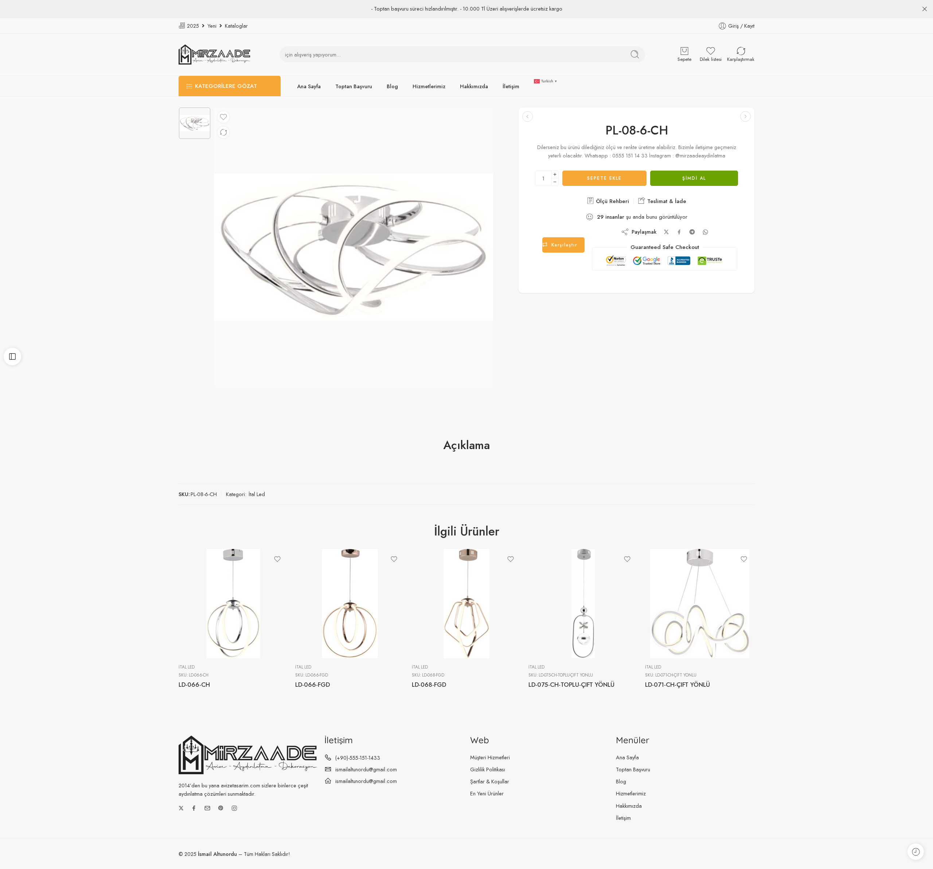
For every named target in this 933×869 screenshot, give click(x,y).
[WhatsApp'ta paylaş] (705, 232)
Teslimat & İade (665, 201)
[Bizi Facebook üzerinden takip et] (194, 808)
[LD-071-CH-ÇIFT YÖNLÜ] (699, 603)
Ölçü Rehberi (611, 201)
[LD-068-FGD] (466, 603)
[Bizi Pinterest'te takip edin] (221, 808)
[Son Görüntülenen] (915, 851)
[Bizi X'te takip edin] (181, 808)
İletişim (511, 86)
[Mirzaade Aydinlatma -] (214, 54)
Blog (392, 86)
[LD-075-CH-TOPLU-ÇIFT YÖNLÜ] (583, 603)
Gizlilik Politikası (487, 769)
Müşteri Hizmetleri (490, 757)
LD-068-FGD (429, 684)
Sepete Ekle (604, 178)
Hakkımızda (474, 86)
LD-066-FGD (312, 684)
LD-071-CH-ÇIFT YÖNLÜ (677, 684)
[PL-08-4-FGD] (745, 116)
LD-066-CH (194, 684)
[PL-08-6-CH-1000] (194, 123)
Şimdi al (694, 178)
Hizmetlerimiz (429, 86)
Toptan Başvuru (353, 86)
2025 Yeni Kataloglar (217, 26)
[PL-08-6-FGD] (527, 116)
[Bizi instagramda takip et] (234, 808)
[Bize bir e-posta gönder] (207, 808)
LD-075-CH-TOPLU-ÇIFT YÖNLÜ (571, 684)
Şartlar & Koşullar (489, 781)
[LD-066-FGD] (350, 603)
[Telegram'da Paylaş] (692, 232)
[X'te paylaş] (666, 232)
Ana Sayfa (309, 86)
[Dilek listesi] (223, 117)
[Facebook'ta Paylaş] (679, 232)
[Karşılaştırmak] (223, 132)
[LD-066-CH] (233, 603)
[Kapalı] (924, 9)
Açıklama (466, 445)
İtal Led (257, 494)
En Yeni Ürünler (487, 793)
